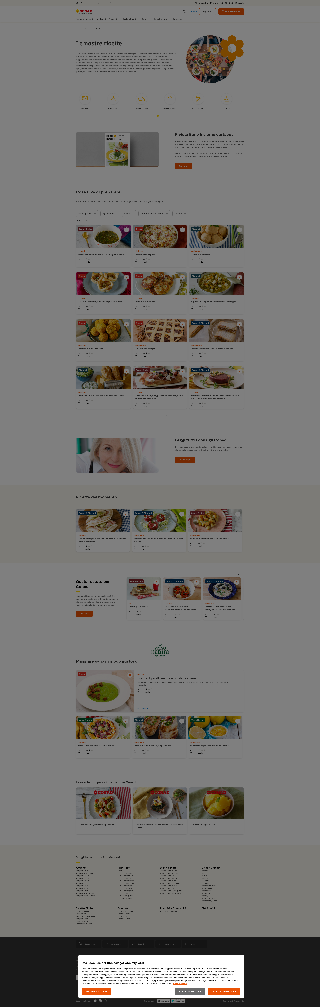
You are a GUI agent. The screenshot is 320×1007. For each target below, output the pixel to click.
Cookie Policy (180, 983)
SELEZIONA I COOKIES (97, 991)
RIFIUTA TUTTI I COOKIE (190, 991)
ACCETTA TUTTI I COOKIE (224, 991)
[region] (161, 976)
